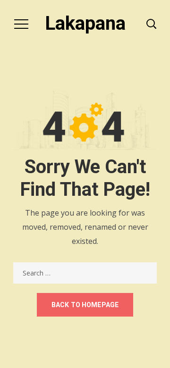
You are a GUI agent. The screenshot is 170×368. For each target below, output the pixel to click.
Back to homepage (85, 305)
